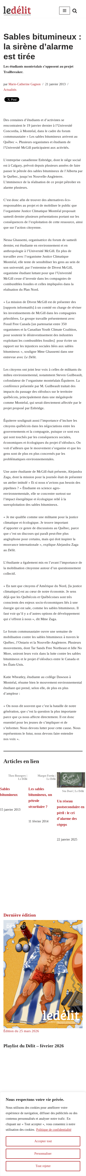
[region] (43, 1134)
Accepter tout (43, 1141)
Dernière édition (19, 915)
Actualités (9, 89)
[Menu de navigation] (64, 10)
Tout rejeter (43, 1166)
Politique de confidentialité (53, 1129)
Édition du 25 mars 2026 (21, 1031)
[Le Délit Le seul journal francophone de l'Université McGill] (17, 11)
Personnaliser (43, 1153)
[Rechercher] (74, 11)
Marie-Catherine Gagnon (24, 84)
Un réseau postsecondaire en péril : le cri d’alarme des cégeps (70, 813)
